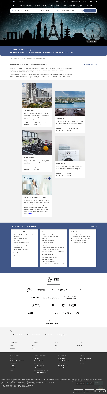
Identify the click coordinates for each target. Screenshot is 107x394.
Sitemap (82, 363)
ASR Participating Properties (41, 370)
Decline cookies (89, 391)
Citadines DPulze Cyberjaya (33, 58)
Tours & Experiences (63, 365)
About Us (12, 358)
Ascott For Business (39, 365)
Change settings (100, 391)
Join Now (36, 358)
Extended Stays (62, 368)
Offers (51, 5)
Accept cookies (78, 391)
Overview (22, 5)
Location (45, 5)
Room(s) (29, 5)
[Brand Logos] (29, 289)
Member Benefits (38, 361)
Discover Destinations (63, 361)
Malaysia (23, 58)
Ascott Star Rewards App (40, 372)
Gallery (58, 5)
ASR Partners (37, 368)
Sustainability (89, 5)
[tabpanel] (53, 344)
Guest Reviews (73, 5)
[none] (21, 358)
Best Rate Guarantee (85, 358)
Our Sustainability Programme (17, 361)
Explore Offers (61, 363)
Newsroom (12, 368)
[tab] (17, 335)
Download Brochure (91, 64)
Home (11, 58)
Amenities (37, 5)
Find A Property (61, 358)
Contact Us (83, 361)
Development (13, 363)
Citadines (16, 58)
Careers (12, 365)
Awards (64, 5)
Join (96, 1)
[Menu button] (11, 2)
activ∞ (81, 5)
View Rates (90, 10)
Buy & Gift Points (38, 363)
